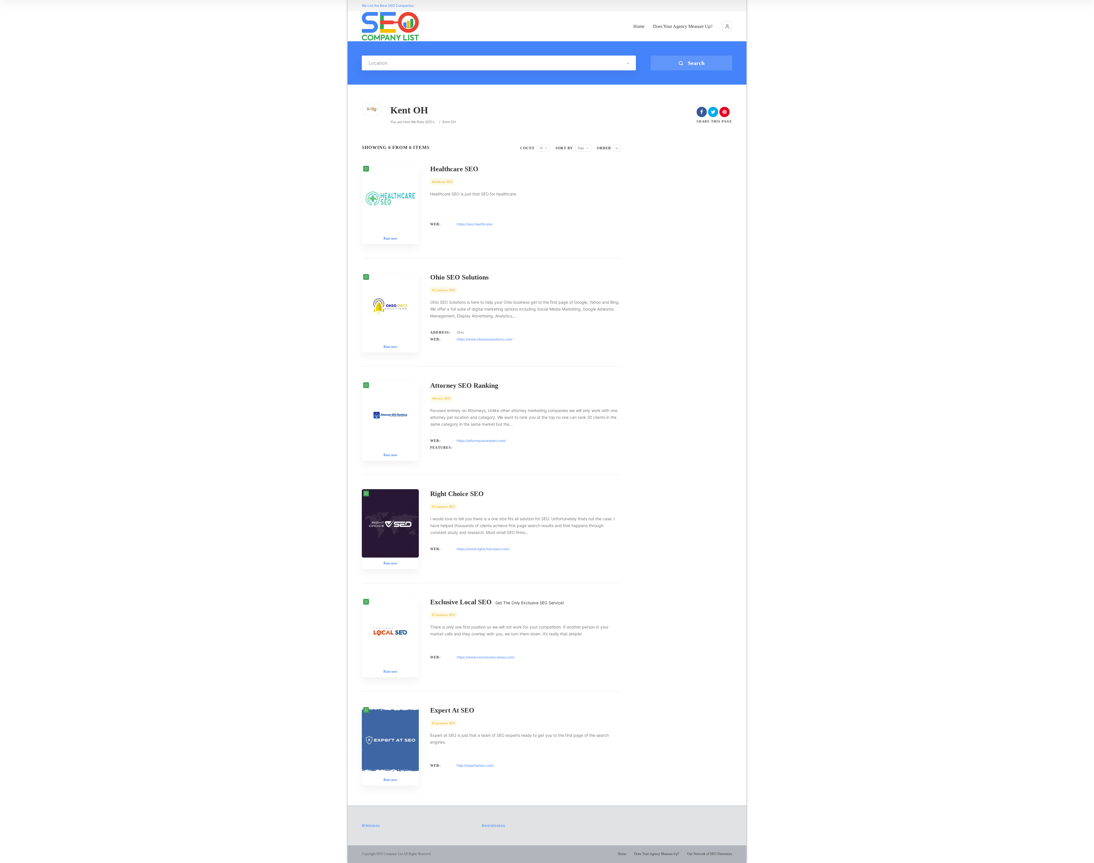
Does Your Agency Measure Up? (683, 26)
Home (638, 26)
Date (581, 148)
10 (541, 148)
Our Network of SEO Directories (709, 854)
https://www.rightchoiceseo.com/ (483, 549)
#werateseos (493, 825)
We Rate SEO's (422, 122)
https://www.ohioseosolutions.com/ (485, 339)
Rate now (390, 238)
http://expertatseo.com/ (475, 765)
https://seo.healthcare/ (475, 224)
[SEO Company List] (390, 26)
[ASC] (616, 148)
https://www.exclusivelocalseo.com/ (485, 657)
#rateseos (371, 825)
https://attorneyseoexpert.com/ (481, 440)
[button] (727, 26)
